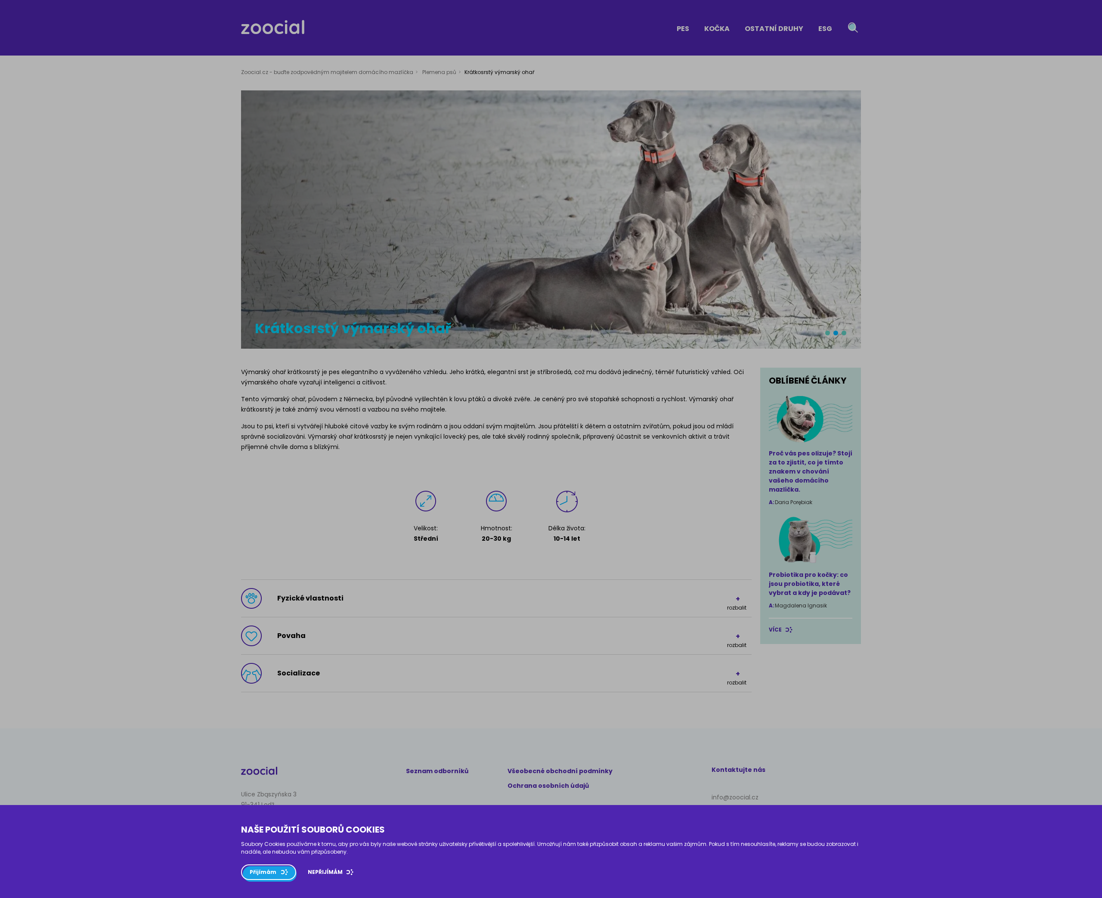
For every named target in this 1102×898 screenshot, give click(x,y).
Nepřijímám (325, 872)
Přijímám (263, 872)
